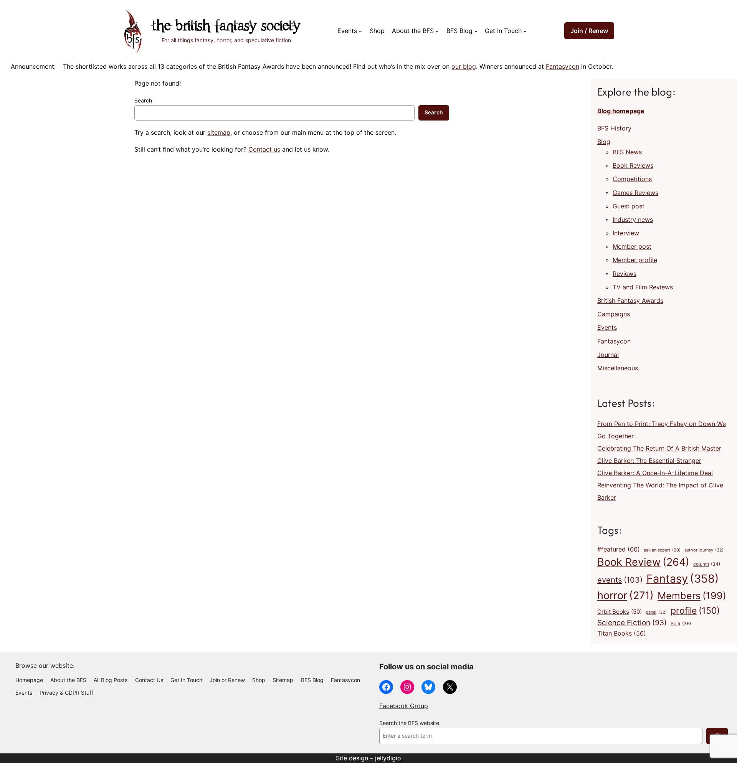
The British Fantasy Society (226, 27)
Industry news (633, 219)
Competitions (632, 179)
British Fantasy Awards (630, 300)
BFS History (614, 128)
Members (692, 595)
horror (625, 595)
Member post (632, 246)
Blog (603, 141)
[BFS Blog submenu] (476, 31)
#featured (618, 549)
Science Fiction (632, 622)
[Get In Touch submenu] (525, 31)
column (706, 564)
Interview (626, 233)
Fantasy (682, 578)
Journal (608, 354)
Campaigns (613, 314)
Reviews (624, 273)
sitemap (218, 132)
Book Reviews (633, 165)
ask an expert (662, 550)
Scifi (681, 623)
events (620, 580)
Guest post (628, 206)
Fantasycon (562, 66)
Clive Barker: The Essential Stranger (649, 460)
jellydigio (388, 758)
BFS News (627, 152)
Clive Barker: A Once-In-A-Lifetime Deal (655, 473)
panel (656, 612)
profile (695, 610)
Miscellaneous (617, 368)
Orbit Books (619, 611)
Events (607, 327)
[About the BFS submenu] (437, 31)
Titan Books (621, 633)
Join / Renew (589, 31)
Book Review (643, 562)
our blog (463, 66)
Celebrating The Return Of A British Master (659, 448)
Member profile (635, 260)
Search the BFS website (409, 723)
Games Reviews (635, 193)
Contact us (264, 149)
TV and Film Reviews (643, 287)
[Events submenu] (360, 31)
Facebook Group (403, 706)
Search (143, 100)
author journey (704, 550)
